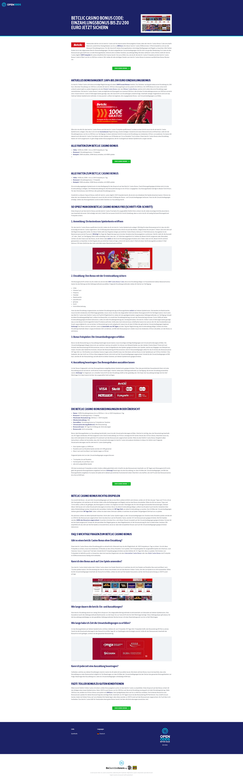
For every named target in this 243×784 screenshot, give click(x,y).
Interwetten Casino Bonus (133, 553)
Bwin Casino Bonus (154, 553)
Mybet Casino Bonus (110, 89)
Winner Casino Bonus (130, 89)
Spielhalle (74, 733)
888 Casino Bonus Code (116, 282)
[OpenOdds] (11, 4)
